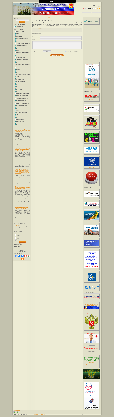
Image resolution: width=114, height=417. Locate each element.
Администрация (43, 17)
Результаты (16, 243)
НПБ (15, 228)
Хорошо (18, 235)
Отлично (18, 234)
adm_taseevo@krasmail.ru (37, 414)
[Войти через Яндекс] (25, 256)
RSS (100, 6)
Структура (16, 227)
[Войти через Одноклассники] (22, 259)
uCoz (99, 414)
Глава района (17, 225)
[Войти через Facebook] (22, 256)
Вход (98, 14)
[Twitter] (96, 8)
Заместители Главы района (20, 226)
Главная (85, 14)
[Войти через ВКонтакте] (19, 256)
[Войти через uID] (16, 256)
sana (46, 28)
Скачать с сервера (37, 22)
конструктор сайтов (92, 414)
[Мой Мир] (99, 8)
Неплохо (18, 237)
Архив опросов (23, 243)
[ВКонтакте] (94, 8)
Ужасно (18, 239)
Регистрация (91, 14)
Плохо (17, 238)
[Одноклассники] (97, 8)
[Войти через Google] (28, 256)
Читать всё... (91, 362)
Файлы (37, 17)
